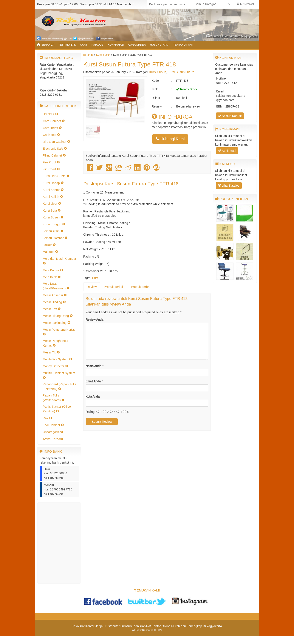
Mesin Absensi (53, 295)
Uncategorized (53, 432)
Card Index (50, 128)
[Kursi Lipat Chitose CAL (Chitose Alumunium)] (225, 219)
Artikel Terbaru (53, 439)
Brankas (48, 114)
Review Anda (94, 319)
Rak (45, 418)
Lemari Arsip (51, 231)
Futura (94, 278)
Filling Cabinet (52, 155)
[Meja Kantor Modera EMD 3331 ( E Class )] (225, 239)
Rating (90, 411)
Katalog (97, 44)
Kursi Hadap (51, 183)
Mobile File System (55, 359)
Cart (83, 44)
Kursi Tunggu (52, 224)
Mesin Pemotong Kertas (59, 329)
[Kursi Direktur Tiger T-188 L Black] (244, 239)
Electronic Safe (53, 148)
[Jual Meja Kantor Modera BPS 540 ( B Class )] (244, 258)
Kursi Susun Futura (181, 72)
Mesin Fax (50, 309)
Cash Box (49, 135)
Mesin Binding (52, 302)
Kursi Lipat (50, 203)
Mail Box (48, 251)
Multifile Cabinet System (59, 373)
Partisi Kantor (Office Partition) (57, 409)
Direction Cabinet (54, 141)
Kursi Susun (51, 217)
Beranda (47, 44)
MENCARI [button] (246, 4)
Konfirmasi (116, 44)
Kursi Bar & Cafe (54, 176)
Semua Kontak (231, 116)
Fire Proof (49, 162)
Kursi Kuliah (51, 196)
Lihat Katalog (230, 185)
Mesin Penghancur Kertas (55, 343)
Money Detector (53, 366)
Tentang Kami (183, 44)
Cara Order (137, 44)
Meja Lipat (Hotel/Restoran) (54, 286)
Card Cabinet (52, 121)
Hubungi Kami (159, 44)
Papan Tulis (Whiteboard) (52, 398)
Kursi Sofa (50, 210)
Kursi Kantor (51, 190)
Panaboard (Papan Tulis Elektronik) (59, 387)
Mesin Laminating (55, 322)
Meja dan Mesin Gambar (59, 258)
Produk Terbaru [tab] (141, 287)
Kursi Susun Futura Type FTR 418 (129, 64)
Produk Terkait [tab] (114, 287)
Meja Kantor (51, 270)
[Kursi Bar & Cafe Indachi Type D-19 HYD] (244, 277)
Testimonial (67, 44)
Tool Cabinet (51, 425)
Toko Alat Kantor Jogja (87, 626)
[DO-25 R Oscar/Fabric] (225, 277)
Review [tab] (92, 287)
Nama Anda (93, 366)
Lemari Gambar (53, 238)
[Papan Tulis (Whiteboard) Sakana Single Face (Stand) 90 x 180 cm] (244, 219)
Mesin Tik (49, 352)
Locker (47, 245)
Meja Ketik (50, 277)
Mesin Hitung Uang (56, 316)
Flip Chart (49, 169)
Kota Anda (93, 396)
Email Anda (93, 381)
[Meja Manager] (225, 258)
